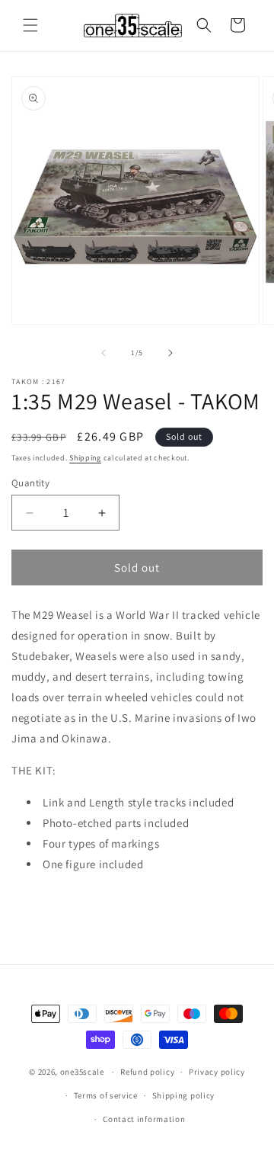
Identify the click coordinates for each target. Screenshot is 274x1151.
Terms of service (106, 1095)
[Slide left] (103, 353)
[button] (30, 25)
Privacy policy (217, 1071)
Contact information (144, 1119)
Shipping (85, 458)
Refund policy (147, 1071)
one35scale (82, 1071)
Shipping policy (183, 1095)
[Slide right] (170, 353)
